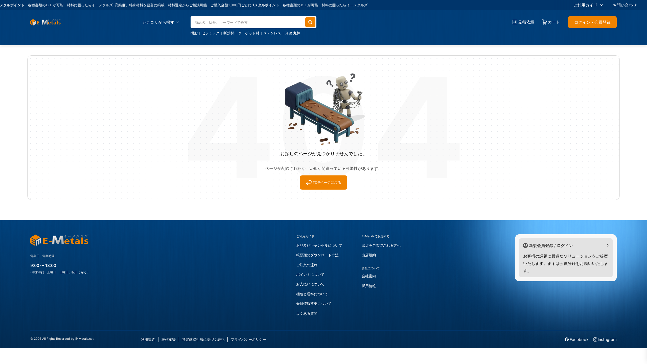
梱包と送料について (312, 294)
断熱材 (228, 33)
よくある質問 (306, 313)
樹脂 (194, 33)
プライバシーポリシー (248, 339)
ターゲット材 (248, 33)
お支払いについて (310, 284)
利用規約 (148, 339)
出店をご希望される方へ (381, 245)
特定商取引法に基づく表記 (203, 339)
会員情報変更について (314, 303)
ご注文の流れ (306, 265)
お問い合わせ (625, 5)
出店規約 (369, 255)
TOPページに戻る (327, 182)
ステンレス (272, 33)
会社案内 (369, 276)
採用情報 (369, 286)
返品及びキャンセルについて (319, 245)
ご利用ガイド (585, 5)
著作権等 (168, 339)
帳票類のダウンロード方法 (317, 255)
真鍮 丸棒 (292, 33)
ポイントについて (310, 274)
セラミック (210, 33)
